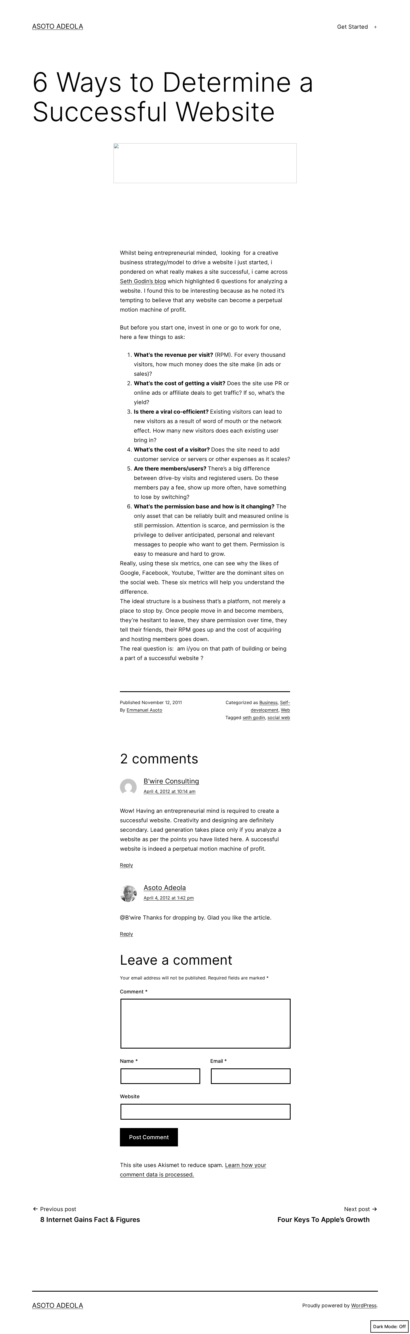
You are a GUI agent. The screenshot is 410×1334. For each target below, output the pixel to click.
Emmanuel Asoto (144, 710)
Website (130, 1096)
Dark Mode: (385, 1326)
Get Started (352, 26)
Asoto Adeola (57, 26)
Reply (126, 865)
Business (268, 702)
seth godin (254, 717)
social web (278, 717)
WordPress (364, 1305)
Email (218, 1061)
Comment (134, 992)
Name (129, 1061)
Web (285, 710)
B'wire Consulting (171, 781)
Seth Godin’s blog (143, 281)
